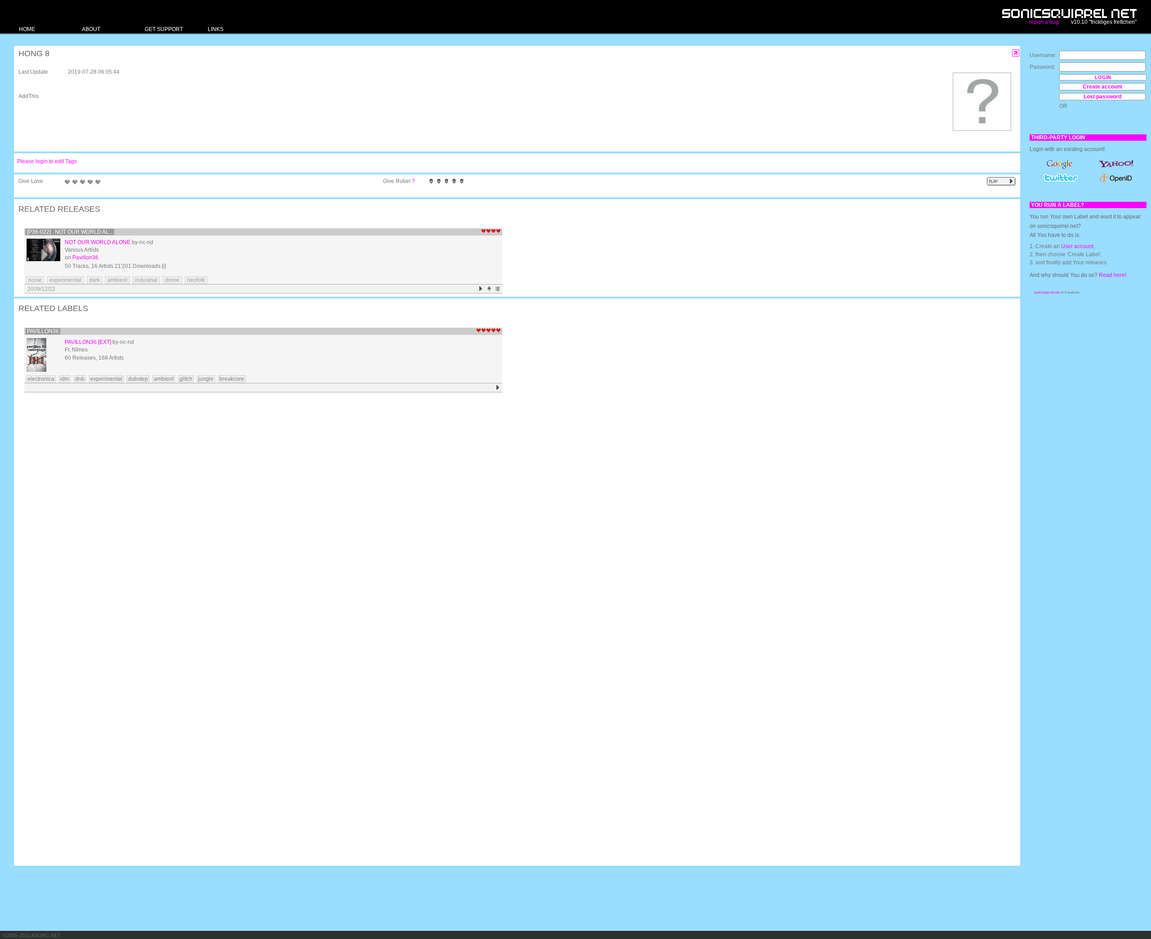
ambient (117, 280)
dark (94, 280)
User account (1077, 246)
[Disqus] (512, 512)
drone (172, 280)
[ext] (104, 342)
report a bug (1044, 22)
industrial (146, 280)
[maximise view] (1016, 53)
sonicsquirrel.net (1046, 292)
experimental (65, 280)
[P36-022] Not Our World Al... (70, 232)
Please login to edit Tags (47, 161)
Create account (1102, 87)
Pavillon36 (85, 257)
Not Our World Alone (97, 242)
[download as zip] (489, 289)
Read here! (1112, 275)
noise (35, 280)
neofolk (196, 280)
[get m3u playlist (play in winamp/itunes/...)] (498, 289)
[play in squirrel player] (43, 255)
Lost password (1102, 96)
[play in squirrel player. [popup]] (1001, 181)
